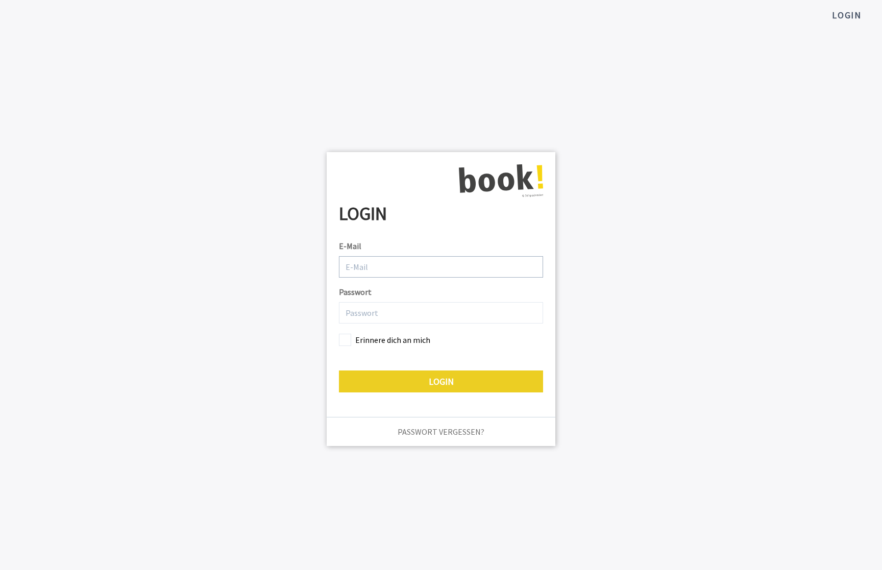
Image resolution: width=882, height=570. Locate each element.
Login (847, 15)
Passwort (355, 292)
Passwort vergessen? (441, 432)
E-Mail (350, 246)
